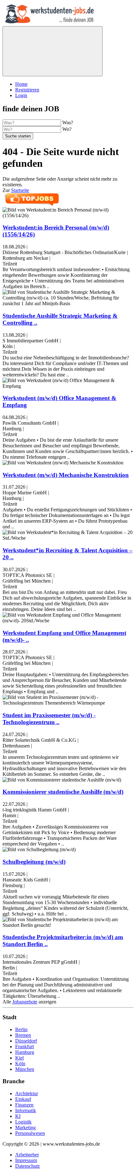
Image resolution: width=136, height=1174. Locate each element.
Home (21, 84)
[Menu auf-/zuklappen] (52, 51)
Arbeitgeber (27, 1154)
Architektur (26, 1093)
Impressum (26, 1160)
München (24, 1069)
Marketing (25, 1127)
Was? (67, 122)
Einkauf (23, 1099)
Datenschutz (27, 1166)
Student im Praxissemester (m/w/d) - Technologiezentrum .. (49, 718)
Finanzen (24, 1104)
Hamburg (24, 1052)
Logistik (23, 1122)
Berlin (21, 1029)
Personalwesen (30, 1133)
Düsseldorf (26, 1040)
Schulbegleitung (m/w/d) (34, 861)
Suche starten (18, 136)
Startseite (20, 190)
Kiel (19, 1058)
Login (21, 95)
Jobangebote (24, 1001)
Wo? (66, 129)
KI (18, 1116)
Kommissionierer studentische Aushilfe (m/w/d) (63, 791)
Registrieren (27, 89)
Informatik (25, 1110)
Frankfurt (24, 1046)
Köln (20, 1063)
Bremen (23, 1035)
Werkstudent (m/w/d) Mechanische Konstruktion (66, 475)
